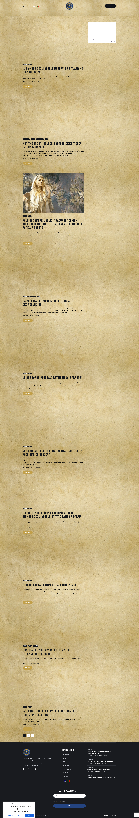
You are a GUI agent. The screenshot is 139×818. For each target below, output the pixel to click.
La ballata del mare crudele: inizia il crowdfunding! (48, 303)
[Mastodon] (28, 6)
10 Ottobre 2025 (91, 763)
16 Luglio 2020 (25, 389)
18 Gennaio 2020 (26, 467)
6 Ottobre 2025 (91, 779)
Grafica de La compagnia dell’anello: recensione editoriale (47, 652)
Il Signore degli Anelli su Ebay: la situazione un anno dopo (53, 70)
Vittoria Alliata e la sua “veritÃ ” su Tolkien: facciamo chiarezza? (53, 453)
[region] (19, 810)
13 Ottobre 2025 (91, 755)
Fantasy (25, 64)
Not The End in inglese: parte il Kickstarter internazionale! (52, 145)
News (30, 64)
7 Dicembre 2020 (26, 239)
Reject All (20, 815)
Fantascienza (26, 139)
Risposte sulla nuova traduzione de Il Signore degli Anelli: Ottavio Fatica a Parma (52, 515)
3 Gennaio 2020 (25, 527)
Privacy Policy (59, 801)
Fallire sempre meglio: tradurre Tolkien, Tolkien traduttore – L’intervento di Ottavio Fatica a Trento (52, 224)
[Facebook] (23, 6)
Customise (10, 815)
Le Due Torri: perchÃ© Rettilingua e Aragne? (53, 378)
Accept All (29, 815)
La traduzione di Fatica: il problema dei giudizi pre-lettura (49, 713)
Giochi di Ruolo (40, 139)
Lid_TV (95, 39)
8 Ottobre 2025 (91, 771)
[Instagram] (26, 6)
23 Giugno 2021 (25, 158)
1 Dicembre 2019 (26, 598)
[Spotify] (31, 6)
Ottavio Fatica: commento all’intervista (49, 585)
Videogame (90, 759)
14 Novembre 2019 (26, 663)
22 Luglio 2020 (25, 315)
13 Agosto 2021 (25, 81)
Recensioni (35, 645)
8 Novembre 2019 (26, 724)
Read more (27, 86)
